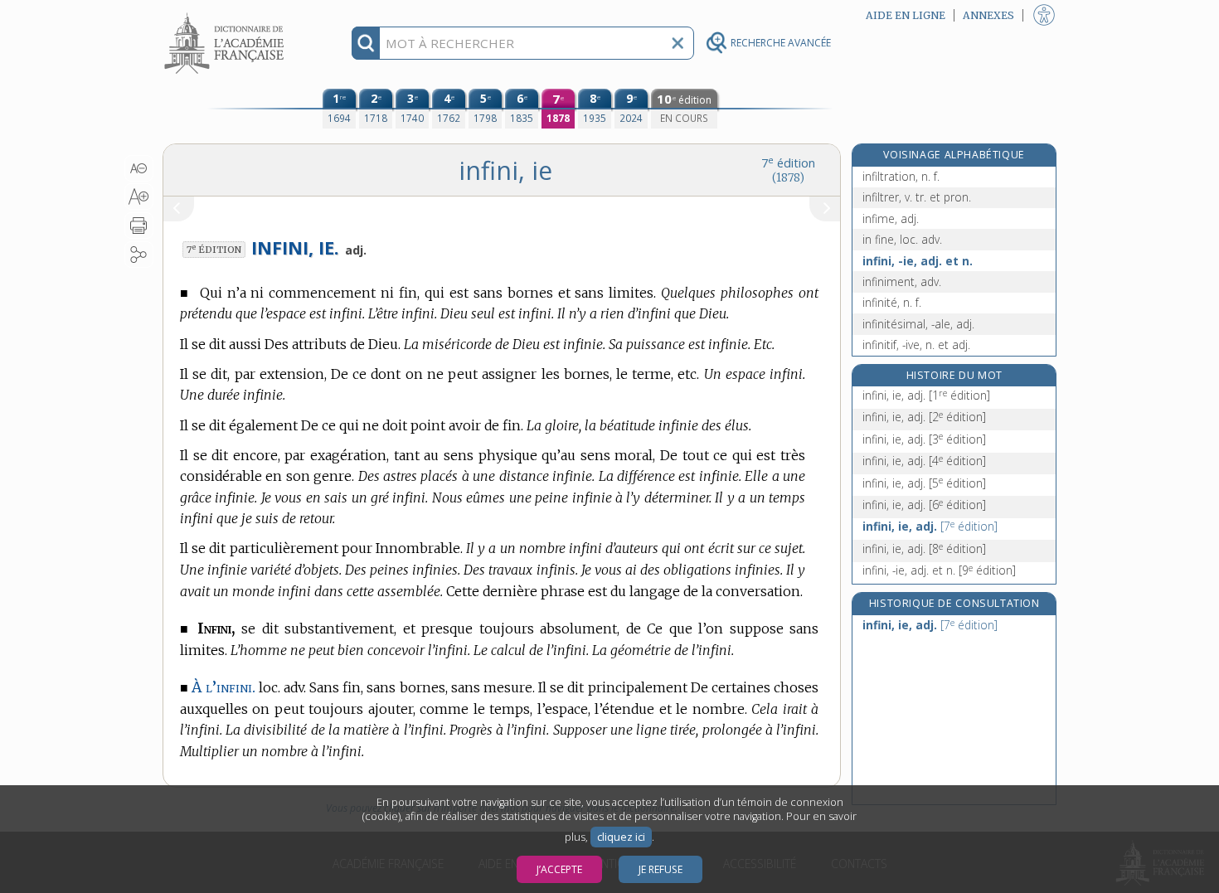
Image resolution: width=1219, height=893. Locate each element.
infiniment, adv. (901, 281)
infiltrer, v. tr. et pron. (916, 197)
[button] (138, 168)
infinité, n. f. (891, 302)
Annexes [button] (988, 15)
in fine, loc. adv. (902, 239)
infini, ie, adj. (926, 395)
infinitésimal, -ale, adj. (918, 324)
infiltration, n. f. (901, 176)
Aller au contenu (226, 14)
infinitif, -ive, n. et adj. (916, 344)
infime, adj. (890, 218)
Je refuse (660, 869)
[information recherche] (366, 43)
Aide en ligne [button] (905, 15)
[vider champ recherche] (677, 43)
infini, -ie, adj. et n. (917, 261)
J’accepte (559, 869)
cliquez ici (621, 837)
